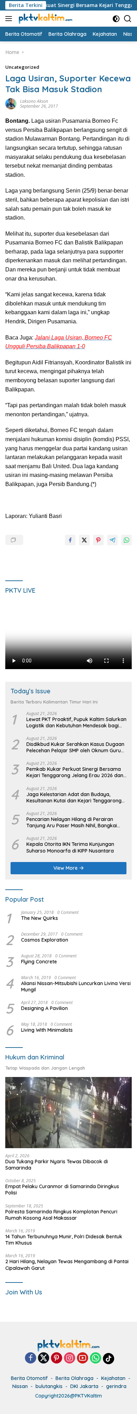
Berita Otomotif (29, 1378)
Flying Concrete (39, 961)
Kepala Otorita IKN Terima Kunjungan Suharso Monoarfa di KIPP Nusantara (70, 847)
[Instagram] (69, 1358)
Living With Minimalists (47, 1030)
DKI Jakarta (84, 1386)
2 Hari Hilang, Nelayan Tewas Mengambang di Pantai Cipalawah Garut (67, 1264)
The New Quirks (39, 918)
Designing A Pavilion (44, 1008)
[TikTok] (108, 1358)
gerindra (116, 1386)
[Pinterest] (56, 1358)
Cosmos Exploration (44, 940)
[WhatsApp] (95, 1358)
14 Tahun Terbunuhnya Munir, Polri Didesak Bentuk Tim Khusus (63, 1239)
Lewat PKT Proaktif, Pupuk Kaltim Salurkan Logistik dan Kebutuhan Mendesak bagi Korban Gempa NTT (76, 722)
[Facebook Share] (70, 540)
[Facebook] (30, 1358)
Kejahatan (113, 1378)
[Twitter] (43, 1358)
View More (66, 868)
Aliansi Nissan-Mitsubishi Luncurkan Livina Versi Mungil (76, 986)
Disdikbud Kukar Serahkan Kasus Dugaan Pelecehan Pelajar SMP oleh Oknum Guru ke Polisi (75, 747)
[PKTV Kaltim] (45, 19)
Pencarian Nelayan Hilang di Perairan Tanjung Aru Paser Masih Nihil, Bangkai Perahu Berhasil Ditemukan (71, 822)
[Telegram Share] (112, 540)
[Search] (128, 19)
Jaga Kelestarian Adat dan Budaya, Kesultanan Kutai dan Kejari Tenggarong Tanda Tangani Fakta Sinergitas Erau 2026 (76, 797)
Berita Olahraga (74, 1378)
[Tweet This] (84, 540)
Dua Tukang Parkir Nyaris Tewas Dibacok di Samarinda (56, 1164)
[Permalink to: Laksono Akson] (11, 103)
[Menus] (10, 19)
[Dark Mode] (116, 19)
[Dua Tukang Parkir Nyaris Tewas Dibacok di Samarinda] (68, 1112)
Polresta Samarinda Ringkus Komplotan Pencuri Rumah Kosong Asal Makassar (61, 1214)
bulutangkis (49, 1386)
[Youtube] (82, 1358)
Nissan (20, 1386)
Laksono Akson (34, 101)
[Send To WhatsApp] (126, 540)
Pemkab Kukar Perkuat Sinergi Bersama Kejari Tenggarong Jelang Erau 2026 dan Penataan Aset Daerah (74, 772)
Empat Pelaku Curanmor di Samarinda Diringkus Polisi (62, 1189)
